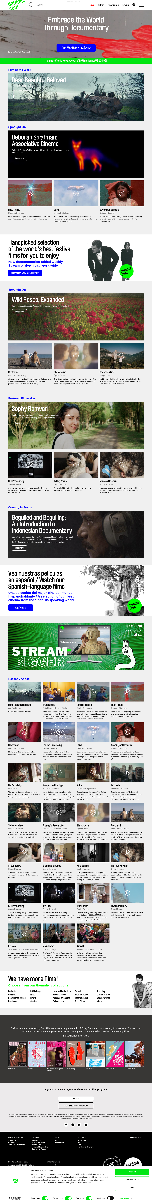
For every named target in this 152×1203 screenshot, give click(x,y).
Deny (132, 1187)
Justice (33, 1001)
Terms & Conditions (16, 1145)
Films (101, 5)
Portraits (79, 991)
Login (125, 5)
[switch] (68, 1198)
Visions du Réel (103, 994)
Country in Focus (20, 507)
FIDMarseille (90, 1069)
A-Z (56, 1140)
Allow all (132, 1172)
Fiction (33, 994)
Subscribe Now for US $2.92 (25, 273)
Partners (11, 1143)
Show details (123, 1198)
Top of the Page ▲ (136, 1137)
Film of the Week (19, 69)
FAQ (79, 1143)
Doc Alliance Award (17, 998)
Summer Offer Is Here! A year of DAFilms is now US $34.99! (76, 60)
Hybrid (33, 998)
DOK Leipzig (35, 991)
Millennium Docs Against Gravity (55, 1069)
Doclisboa (12, 1001)
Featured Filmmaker (21, 398)
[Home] (16, 5)
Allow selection (132, 1180)
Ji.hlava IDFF (110, 1069)
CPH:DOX (12, 994)
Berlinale (12, 991)
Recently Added (19, 678)
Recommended (81, 998)
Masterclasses (59, 994)
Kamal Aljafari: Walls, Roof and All (19, 52)
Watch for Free (103, 998)
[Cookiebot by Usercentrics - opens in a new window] (15, 1198)
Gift (79, 1145)
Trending (101, 991)
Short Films (80, 1001)
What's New (36, 1145)
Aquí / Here (20, 607)
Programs (113, 5)
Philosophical (58, 1001)
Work (99, 1001)
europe (77, 2)
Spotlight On (17, 127)
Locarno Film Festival (62, 991)
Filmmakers (59, 1143)
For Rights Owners (86, 1147)
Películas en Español (61, 998)
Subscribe (82, 1140)
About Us (12, 1140)
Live (92, 5)
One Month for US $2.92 (76, 48)
